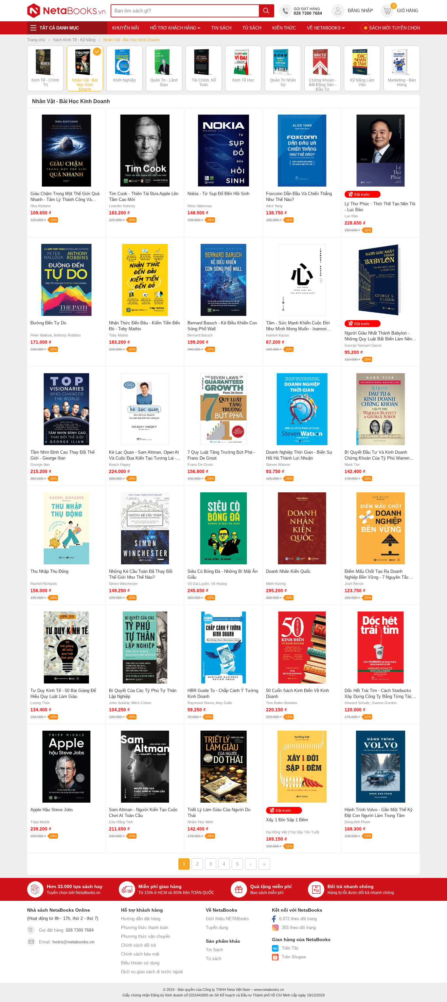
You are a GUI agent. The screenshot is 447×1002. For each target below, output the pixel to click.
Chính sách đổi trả (138, 945)
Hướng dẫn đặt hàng (140, 918)
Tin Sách (214, 949)
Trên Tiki (290, 948)
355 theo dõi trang (299, 927)
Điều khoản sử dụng (140, 962)
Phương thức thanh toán (144, 927)
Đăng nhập (360, 10)
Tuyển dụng (217, 927)
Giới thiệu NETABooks (227, 918)
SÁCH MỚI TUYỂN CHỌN (394, 28)
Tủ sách (213, 958)
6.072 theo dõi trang (298, 918)
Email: (67, 941)
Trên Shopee (294, 957)
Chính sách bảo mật (140, 954)
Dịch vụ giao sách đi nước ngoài (152, 971)
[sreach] (266, 11)
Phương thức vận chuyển (145, 936)
